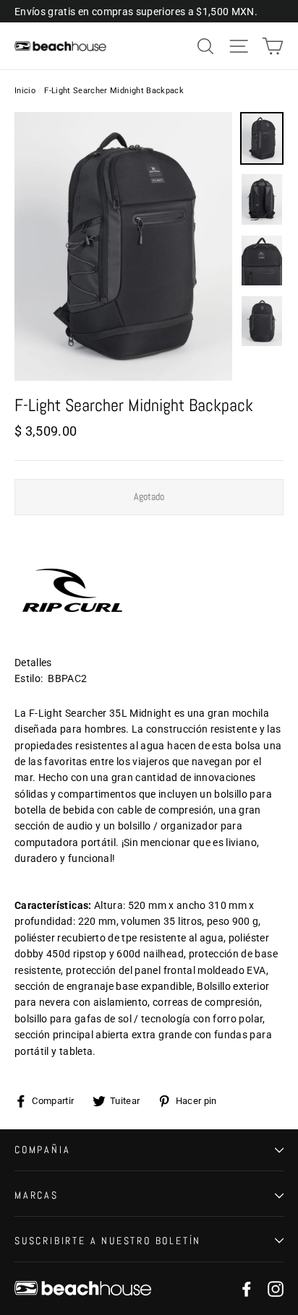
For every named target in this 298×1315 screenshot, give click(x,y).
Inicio (24, 90)
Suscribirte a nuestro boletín (107, 1240)
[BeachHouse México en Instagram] (276, 1288)
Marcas (36, 1195)
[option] (123, 246)
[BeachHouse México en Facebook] (247, 1288)
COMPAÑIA (42, 1149)
